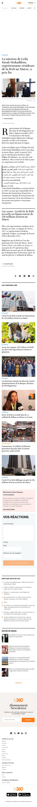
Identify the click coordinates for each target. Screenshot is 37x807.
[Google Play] (24, 794)
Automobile (5, 753)
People (3, 755)
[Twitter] (15, 733)
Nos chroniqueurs (6, 759)
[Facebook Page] (11, 733)
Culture (3, 749)
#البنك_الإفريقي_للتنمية (9, 169)
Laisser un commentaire (18, 563)
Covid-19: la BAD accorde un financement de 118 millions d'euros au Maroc (18, 215)
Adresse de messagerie (12, 553)
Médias (3, 751)
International (5, 747)
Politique (13, 8)
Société (29, 8)
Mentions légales (6, 782)
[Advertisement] (18, 33)
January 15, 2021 (7, 186)
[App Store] (12, 794)
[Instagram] (26, 733)
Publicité (4, 767)
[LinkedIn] (22, 733)
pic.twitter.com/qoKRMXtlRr (11, 180)
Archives (4, 769)
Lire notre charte (9, 509)
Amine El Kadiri (8, 118)
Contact (4, 777)
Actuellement (5, 8)
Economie (21, 8)
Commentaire (8, 524)
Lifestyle (4, 757)
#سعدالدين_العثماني (8, 167)
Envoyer (28, 720)
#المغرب (14, 175)
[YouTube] (18, 733)
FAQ (3, 775)
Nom (5, 545)
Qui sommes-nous (6, 765)
